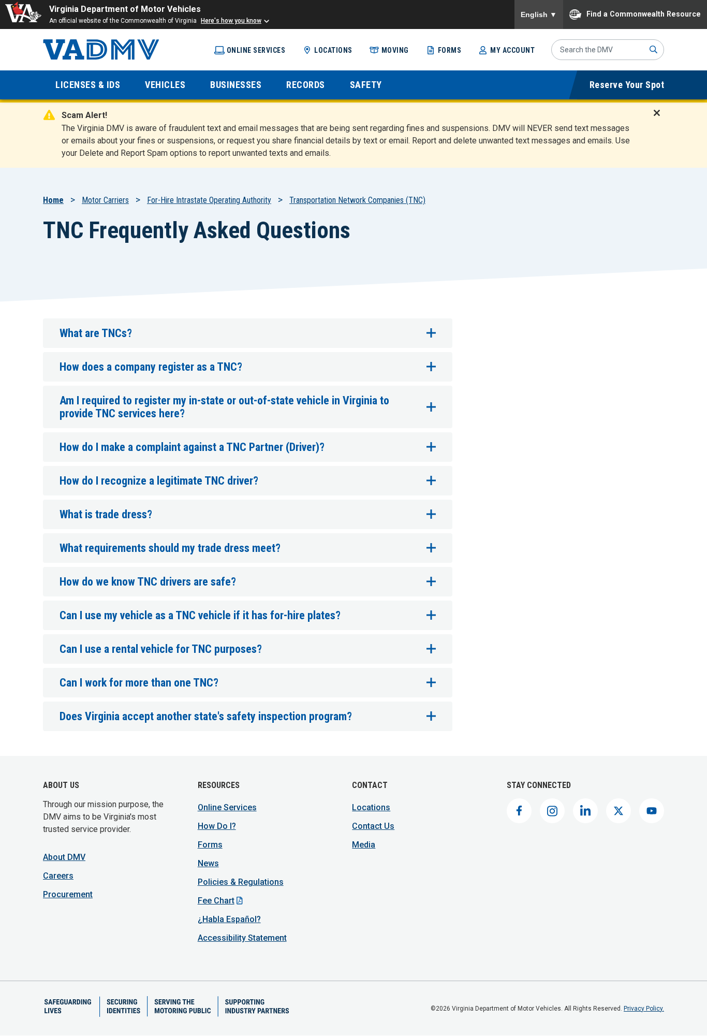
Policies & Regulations (241, 882)
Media (363, 845)
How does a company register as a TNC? (151, 366)
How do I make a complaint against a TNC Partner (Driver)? (192, 447)
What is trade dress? (106, 514)
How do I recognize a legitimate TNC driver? (159, 480)
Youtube (651, 810)
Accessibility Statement (242, 938)
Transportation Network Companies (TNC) (357, 200)
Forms (450, 50)
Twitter (618, 810)
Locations (333, 50)
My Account (512, 50)
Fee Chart (216, 901)
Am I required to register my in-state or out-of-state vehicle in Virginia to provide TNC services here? (224, 407)
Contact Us (373, 826)
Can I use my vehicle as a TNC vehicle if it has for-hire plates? (200, 615)
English (539, 14)
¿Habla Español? (229, 919)
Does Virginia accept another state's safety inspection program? (206, 716)
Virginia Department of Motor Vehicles (125, 9)
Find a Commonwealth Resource (643, 13)
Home (53, 200)
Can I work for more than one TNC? (139, 682)
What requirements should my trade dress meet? (170, 548)
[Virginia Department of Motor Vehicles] (101, 49)
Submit (653, 49)
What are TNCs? (96, 333)
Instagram (552, 810)
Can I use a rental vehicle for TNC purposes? (161, 649)
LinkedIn (585, 810)
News (208, 863)
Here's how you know (231, 20)
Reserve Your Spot (627, 84)
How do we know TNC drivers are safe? (148, 581)
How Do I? (217, 826)
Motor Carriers (105, 200)
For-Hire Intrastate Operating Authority (209, 200)
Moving (395, 50)
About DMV (64, 857)
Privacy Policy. (644, 1008)
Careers (58, 876)
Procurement (68, 894)
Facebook (519, 810)
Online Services (256, 50)
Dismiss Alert (660, 119)
